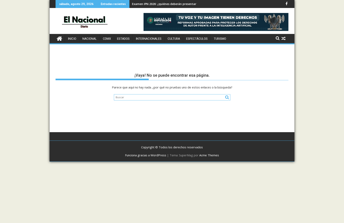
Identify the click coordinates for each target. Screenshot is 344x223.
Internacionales (148, 39)
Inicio (72, 39)
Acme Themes (209, 155)
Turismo (220, 39)
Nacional (89, 39)
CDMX (107, 39)
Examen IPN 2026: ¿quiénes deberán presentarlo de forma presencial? (180, 4)
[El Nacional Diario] (59, 38)
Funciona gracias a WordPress (145, 155)
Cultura (174, 39)
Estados (123, 39)
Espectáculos (197, 39)
